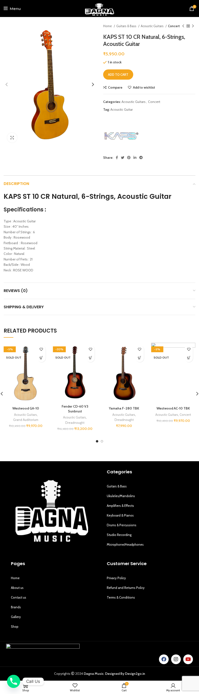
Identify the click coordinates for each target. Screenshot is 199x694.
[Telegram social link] (141, 157)
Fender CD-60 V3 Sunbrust (75, 408)
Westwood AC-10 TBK (173, 408)
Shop (14, 626)
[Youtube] (188, 659)
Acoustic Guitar (121, 109)
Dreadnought (74, 423)
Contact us (18, 597)
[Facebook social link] (116, 157)
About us (17, 588)
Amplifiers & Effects (120, 506)
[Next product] (193, 26)
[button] (139, 358)
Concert (174, 26)
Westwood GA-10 (25, 408)
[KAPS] (121, 136)
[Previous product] (183, 26)
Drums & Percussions (121, 525)
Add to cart (118, 74)
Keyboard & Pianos (120, 515)
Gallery (16, 617)
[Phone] (13, 681)
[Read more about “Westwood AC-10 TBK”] (188, 358)
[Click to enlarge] (12, 137)
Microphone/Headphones (125, 544)
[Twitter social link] (122, 157)
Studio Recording (119, 535)
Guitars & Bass (126, 26)
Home (108, 26)
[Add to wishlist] (41, 349)
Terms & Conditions (121, 597)
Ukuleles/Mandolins (121, 496)
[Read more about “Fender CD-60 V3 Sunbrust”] (90, 358)
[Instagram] (176, 659)
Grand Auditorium (25, 420)
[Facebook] (164, 659)
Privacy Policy (116, 578)
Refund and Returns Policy (126, 588)
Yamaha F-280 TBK (124, 408)
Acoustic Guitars (152, 26)
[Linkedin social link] (135, 157)
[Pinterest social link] (129, 157)
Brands (16, 607)
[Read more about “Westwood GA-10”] (41, 358)
